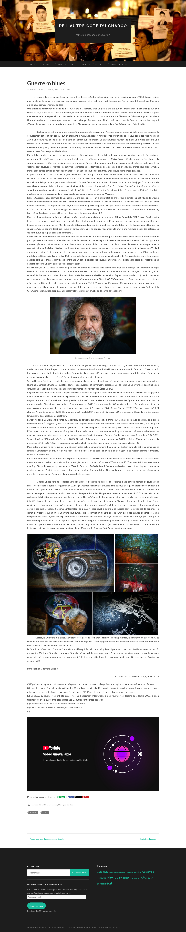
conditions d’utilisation (92, 64)
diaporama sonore (120, 872)
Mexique (62, 805)
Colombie (102, 871)
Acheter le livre (66, 64)
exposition (138, 872)
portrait (101, 883)
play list (150, 878)
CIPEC (45, 805)
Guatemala (148, 871)
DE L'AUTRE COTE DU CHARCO (93, 26)
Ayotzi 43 (37, 805)
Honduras (101, 878)
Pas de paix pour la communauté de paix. (45, 839)
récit (45, 813)
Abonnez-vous (36, 906)
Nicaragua (126, 878)
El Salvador (130, 872)
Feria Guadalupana (149, 839)
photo (142, 877)
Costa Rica (112, 872)
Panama (134, 878)
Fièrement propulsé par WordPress (46, 927)
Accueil (34, 64)
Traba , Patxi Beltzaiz (58, 90)
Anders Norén (112, 927)
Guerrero (53, 805)
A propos (47, 64)
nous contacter (119, 64)
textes (70, 805)
